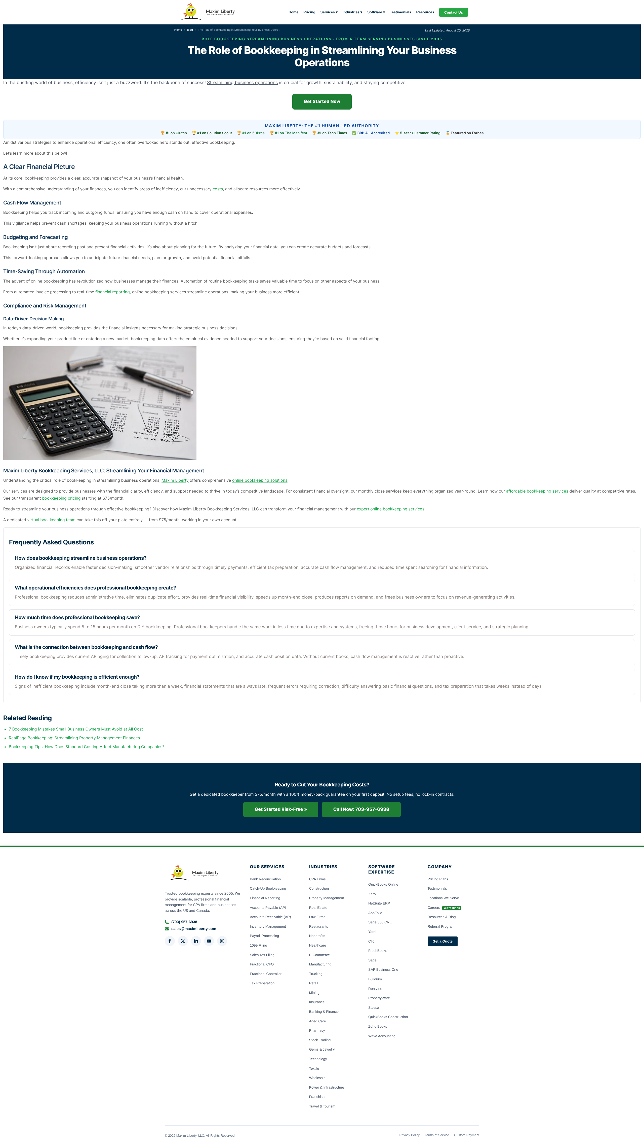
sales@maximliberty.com (193, 929)
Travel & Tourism (322, 1106)
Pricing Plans (438, 879)
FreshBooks (377, 951)
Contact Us (453, 12)
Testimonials (400, 12)
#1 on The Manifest (291, 133)
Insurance (317, 1002)
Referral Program (441, 926)
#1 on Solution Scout (214, 133)
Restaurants (318, 926)
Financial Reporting (265, 898)
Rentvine (375, 989)
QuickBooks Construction (388, 1017)
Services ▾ (329, 12)
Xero (372, 894)
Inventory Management (268, 926)
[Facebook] (170, 941)
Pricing (309, 12)
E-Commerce (319, 955)
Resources (425, 12)
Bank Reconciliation (265, 879)
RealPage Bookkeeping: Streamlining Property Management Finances (74, 737)
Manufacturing (320, 964)
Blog (190, 29)
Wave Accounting (381, 1036)
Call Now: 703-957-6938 (361, 809)
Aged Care (317, 1021)
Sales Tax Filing (262, 955)
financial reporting (112, 291)
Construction (319, 888)
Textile (314, 1068)
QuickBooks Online (383, 884)
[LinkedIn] (196, 941)
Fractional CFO (262, 964)
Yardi (372, 932)
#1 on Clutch (176, 133)
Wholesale (317, 1078)
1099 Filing (258, 945)
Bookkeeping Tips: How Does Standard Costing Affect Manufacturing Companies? (87, 746)
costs (218, 188)
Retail (313, 983)
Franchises (317, 1097)
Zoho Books (377, 1026)
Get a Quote (443, 941)
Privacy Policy (409, 1135)
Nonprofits (317, 936)
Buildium (375, 979)
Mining (314, 993)
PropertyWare (379, 998)
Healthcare (317, 945)
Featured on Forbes (467, 133)
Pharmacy (317, 1030)
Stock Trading (320, 1040)
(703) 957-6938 (184, 922)
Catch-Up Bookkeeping (268, 888)
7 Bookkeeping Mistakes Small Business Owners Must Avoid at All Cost (76, 729)
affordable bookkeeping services (537, 491)
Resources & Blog (442, 917)
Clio (371, 941)
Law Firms (317, 917)
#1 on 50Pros (253, 133)
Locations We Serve (443, 898)
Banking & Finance (324, 1012)
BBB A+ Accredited (373, 133)
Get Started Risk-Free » (281, 809)
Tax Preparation (262, 983)
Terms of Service (437, 1135)
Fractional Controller (265, 974)
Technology (318, 1059)
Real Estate (318, 908)
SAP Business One (383, 969)
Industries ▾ (352, 12)
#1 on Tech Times (332, 133)
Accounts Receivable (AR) (270, 917)
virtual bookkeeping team (51, 519)
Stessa (373, 1007)
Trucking (316, 974)
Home (293, 12)
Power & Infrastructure (326, 1087)
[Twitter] (183, 941)
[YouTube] (209, 941)
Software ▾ (376, 12)
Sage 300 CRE (380, 922)
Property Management (326, 898)
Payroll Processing (264, 936)
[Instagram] (222, 941)
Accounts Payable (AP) (268, 908)
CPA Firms (317, 879)
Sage (372, 960)
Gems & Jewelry (322, 1049)
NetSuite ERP (379, 903)
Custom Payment (466, 1135)
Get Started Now (322, 101)
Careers (444, 908)
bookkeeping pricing (61, 498)
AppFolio (375, 913)
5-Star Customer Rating (420, 133)
